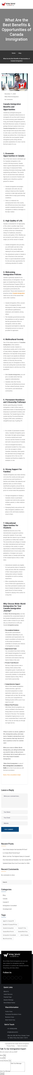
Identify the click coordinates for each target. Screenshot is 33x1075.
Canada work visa (22, 931)
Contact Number (4, 1060)
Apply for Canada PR (8, 921)
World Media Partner (9, 1002)
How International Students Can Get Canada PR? (17, 860)
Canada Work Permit (8, 931)
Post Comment (8, 829)
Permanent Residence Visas (13, 1014)
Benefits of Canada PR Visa (10, 924)
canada (5, 898)
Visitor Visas (8, 1011)
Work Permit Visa (10, 1020)
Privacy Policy (11, 1046)
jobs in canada (24, 935)
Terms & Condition (22, 1046)
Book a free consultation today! (12, 775)
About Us (6, 991)
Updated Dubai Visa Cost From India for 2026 (16, 863)
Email (1, 1058)
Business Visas (9, 1017)
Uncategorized (7, 909)
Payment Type (8, 997)
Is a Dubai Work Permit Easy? (11, 853)
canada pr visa (22, 928)
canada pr (6, 902)
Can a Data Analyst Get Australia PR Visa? (15, 849)
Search (25, 836)
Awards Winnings (8, 1000)
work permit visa (7, 938)
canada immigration (8, 928)
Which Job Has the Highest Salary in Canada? (16, 856)
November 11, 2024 (10, 94)
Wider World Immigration (11, 96)
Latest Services (8, 994)
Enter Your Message (5, 1071)
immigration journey (13, 625)
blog (4, 895)
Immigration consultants (9, 935)
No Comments (8, 99)
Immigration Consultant (10, 905)
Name (1, 1055)
